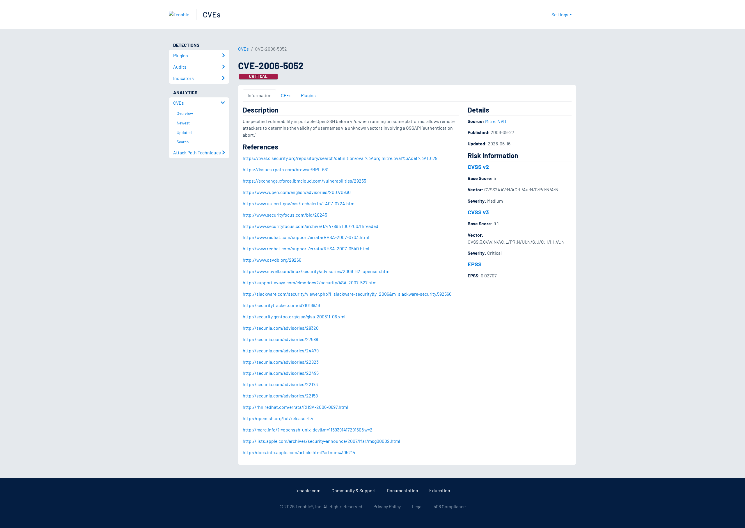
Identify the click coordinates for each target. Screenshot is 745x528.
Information (260, 95)
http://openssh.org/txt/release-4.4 (278, 418)
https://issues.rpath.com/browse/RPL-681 (286, 169)
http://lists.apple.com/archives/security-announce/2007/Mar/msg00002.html (321, 441)
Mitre (490, 121)
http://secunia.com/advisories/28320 (281, 328)
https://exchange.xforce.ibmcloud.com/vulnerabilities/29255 (304, 180)
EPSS (475, 264)
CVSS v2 (478, 166)
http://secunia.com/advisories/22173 (280, 384)
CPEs (286, 95)
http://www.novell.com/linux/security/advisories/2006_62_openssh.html (317, 271)
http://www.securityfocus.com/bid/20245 (285, 214)
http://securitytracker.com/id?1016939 (281, 305)
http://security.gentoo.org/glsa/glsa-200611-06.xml (294, 316)
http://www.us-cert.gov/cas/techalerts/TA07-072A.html (299, 203)
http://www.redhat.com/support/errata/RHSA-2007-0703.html (306, 237)
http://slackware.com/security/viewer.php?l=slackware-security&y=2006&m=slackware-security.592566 (347, 294)
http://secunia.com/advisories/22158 (280, 395)
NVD (501, 121)
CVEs (212, 14)
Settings (559, 14)
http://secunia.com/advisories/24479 (281, 350)
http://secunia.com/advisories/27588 (280, 339)
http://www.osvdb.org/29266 (272, 260)
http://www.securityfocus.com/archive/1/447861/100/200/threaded (310, 226)
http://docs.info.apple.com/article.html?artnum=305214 (299, 452)
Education (439, 490)
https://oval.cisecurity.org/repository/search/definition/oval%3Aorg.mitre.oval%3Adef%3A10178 (340, 158)
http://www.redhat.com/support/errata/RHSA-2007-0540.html (306, 248)
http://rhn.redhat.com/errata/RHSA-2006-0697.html (295, 407)
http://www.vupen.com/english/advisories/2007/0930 (297, 192)
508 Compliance (450, 506)
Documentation (402, 490)
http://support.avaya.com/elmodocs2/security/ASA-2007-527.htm (310, 282)
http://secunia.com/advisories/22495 (281, 373)
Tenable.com (307, 490)
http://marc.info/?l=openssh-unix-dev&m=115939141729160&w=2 (307, 429)
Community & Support (353, 490)
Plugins (308, 95)
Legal (417, 506)
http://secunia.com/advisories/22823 (281, 362)
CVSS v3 (478, 211)
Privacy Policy (387, 506)
